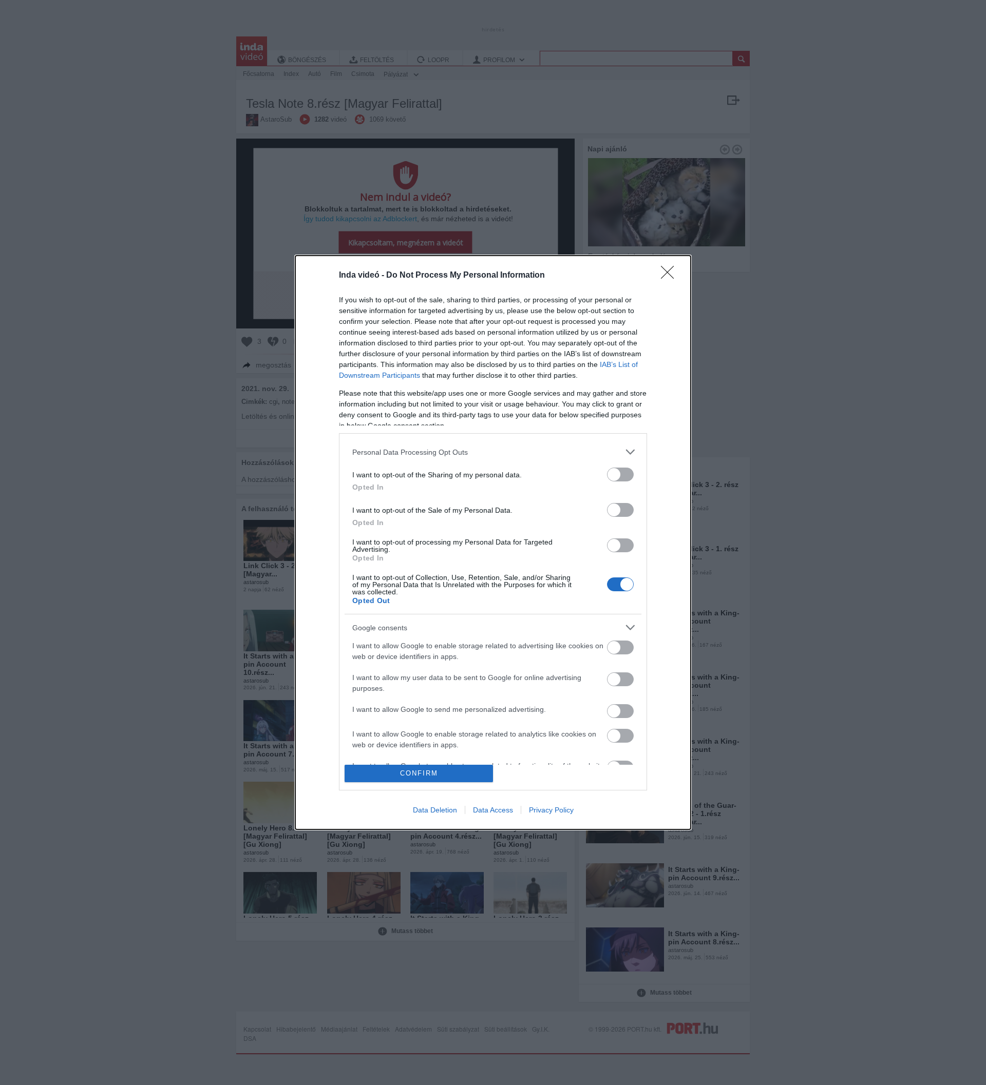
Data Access (493, 810)
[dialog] (493, 542)
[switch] (620, 474)
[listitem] (493, 452)
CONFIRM (419, 773)
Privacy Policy (551, 810)
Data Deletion (435, 810)
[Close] (670, 275)
